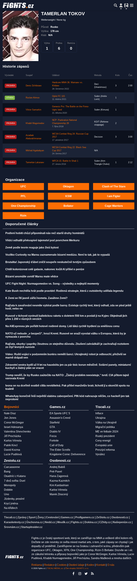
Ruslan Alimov (33, 98)
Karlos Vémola (13, 440)
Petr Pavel (56, 471)
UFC (23, 186)
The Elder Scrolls (60, 449)
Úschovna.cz (34, 522)
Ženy (41, 517)
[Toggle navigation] (131, 5)
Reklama (36, 564)
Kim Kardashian (59, 485)
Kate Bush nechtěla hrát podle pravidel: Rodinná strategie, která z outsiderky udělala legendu (64, 290)
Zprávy (22, 517)
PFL (23, 196)
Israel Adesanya (13, 427)
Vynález (100, 454)
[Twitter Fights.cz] (86, 573)
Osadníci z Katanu (15, 476)
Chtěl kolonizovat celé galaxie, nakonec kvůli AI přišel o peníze (44, 269)
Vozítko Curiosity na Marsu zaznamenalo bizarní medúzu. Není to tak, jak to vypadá (57, 254)
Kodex (91, 564)
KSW (68, 196)
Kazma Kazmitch (60, 480)
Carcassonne (12, 467)
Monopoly (10, 485)
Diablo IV (55, 431)
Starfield (54, 422)
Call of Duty (56, 445)
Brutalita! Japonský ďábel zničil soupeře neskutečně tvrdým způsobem (50, 262)
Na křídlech (11, 508)
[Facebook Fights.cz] (73, 573)
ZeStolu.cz (103, 517)
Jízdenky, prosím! (14, 498)
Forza (53, 436)
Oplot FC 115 (58, 96)
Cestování (52, 517)
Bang (7, 471)
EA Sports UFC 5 (60, 413)
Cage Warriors (114, 205)
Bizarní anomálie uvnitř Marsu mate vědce (31, 276)
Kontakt (101, 564)
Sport (32, 517)
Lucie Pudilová (13, 454)
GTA (52, 427)
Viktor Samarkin (33, 110)
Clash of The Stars (113, 186)
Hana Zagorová (59, 476)
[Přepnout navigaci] (121, 5)
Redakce (49, 564)
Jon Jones (10, 417)
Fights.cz (77, 522)
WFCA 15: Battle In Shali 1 (65, 161)
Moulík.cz (63, 522)
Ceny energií (103, 440)
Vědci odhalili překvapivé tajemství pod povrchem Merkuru (42, 240)
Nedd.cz (50, 522)
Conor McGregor (14, 422)
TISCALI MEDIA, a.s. (55, 568)
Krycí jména (11, 503)
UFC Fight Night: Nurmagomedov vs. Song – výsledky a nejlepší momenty (52, 283)
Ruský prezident (105, 436)
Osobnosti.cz (120, 517)
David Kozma (12, 449)
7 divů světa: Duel (14, 480)
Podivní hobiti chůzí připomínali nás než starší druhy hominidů (44, 233)
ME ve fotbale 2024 (106, 431)
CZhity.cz (105, 522)
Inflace (99, 413)
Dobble (8, 489)
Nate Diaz (10, 413)
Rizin (23, 215)
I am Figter (113, 196)
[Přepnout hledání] (115, 5)
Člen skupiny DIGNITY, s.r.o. (77, 568)
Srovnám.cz (11, 527)
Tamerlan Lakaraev (35, 162)
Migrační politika (105, 427)
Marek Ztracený (59, 494)
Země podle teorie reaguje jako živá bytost (32, 247)
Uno (6, 494)
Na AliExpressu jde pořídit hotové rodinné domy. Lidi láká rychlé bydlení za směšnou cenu (62, 326)
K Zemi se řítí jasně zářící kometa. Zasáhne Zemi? (36, 298)
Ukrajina (100, 417)
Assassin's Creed (60, 417)
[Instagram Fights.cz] (79, 573)
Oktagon (68, 186)
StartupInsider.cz (31, 527)
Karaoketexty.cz (14, 522)
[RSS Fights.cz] (92, 573)
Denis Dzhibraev (34, 85)
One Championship (23, 205)
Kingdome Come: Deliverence (67, 454)
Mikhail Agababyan (35, 150)
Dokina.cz (91, 522)
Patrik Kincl (11, 445)
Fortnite (54, 440)
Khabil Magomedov (35, 123)
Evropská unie (103, 445)
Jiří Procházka (12, 436)
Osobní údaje (77, 564)
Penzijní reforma (105, 449)
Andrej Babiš (57, 467)
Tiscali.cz (10, 517)
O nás (110, 564)
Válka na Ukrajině (106, 422)
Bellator (68, 205)
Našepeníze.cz (122, 522)
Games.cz (67, 517)
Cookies (62, 564)
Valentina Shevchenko (17, 431)
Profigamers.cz (84, 517)
